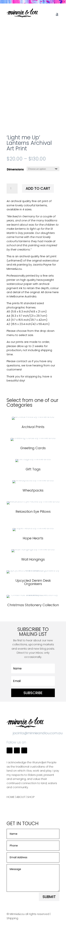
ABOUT (20, 797)
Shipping (12, 918)
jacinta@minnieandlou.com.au (38, 733)
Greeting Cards (33, 448)
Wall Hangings (33, 559)
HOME (10, 797)
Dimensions (15, 169)
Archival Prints (33, 427)
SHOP (30, 797)
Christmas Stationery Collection (33, 605)
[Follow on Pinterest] (24, 750)
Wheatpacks (33, 490)
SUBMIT (49, 896)
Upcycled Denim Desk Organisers (33, 582)
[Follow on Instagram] (17, 750)
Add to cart (38, 188)
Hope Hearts (33, 538)
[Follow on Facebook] (9, 750)
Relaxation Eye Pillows (33, 511)
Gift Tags (33, 469)
